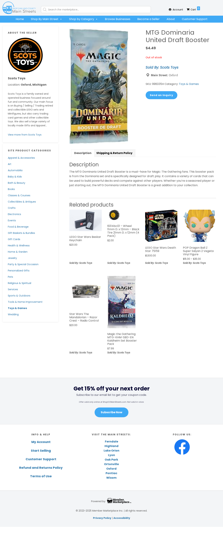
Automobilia (15, 170)
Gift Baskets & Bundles (21, 233)
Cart (195, 9)
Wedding (13, 314)
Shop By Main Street (44, 19)
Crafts (12, 208)
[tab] (82, 153)
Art (9, 164)
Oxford (111, 469)
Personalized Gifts (18, 270)
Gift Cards (14, 239)
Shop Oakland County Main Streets (19, 8)
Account (178, 9)
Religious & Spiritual (19, 283)
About (171, 19)
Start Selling (41, 450)
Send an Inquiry (161, 95)
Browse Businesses (117, 19)
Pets (10, 277)
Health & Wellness (19, 245)
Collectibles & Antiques (22, 201)
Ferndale (111, 442)
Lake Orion (111, 451)
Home (20, 19)
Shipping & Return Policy (114, 153)
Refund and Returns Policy (41, 467)
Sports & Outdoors (19, 295)
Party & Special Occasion (23, 264)
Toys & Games (17, 308)
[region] (111, 401)
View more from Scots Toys (24, 134)
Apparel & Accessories (21, 158)
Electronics (14, 214)
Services (13, 289)
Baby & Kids (15, 176)
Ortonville (111, 464)
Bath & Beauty (16, 183)
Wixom (111, 478)
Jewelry (12, 258)
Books (11, 189)
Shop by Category (81, 19)
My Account (41, 442)
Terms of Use (41, 476)
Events (12, 220)
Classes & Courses (19, 195)
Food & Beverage (18, 226)
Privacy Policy (102, 518)
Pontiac (111, 473)
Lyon (111, 455)
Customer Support (194, 19)
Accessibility (121, 518)
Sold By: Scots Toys (162, 67)
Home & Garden (18, 252)
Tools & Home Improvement (25, 302)
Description (82, 153)
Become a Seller (148, 19)
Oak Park (111, 460)
